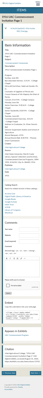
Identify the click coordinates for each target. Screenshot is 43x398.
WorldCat (9, 213)
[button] (6, 258)
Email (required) (10, 241)
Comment (8, 246)
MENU (38, 2)
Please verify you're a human (15, 280)
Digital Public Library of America (18, 196)
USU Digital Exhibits (23, 385)
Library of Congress (13, 210)
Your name (8, 229)
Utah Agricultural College (15, 147)
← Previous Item (9, 373)
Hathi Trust (9, 205)
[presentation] (6, 258)
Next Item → (35, 373)
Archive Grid (10, 194)
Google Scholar (11, 202)
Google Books (10, 199)
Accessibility (8, 389)
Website (8, 235)
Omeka (20, 387)
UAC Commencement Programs (17, 335)
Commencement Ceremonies (16, 63)
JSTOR (7, 207)
